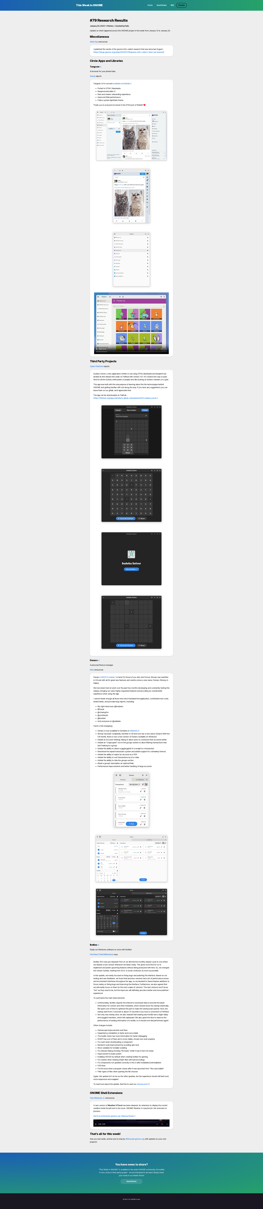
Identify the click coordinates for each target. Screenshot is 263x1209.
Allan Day (94, 42)
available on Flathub (121, 83)
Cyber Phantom (96, 366)
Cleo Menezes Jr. (97, 1098)
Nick (92, 670)
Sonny (92, 76)
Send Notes (162, 5)
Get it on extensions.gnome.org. (107, 1116)
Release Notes (127, 1116)
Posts (150, 5)
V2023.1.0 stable (107, 677)
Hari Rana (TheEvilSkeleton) (102, 954)
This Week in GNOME (89, 5)
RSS (172, 5)
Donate (181, 5)
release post (142, 1084)
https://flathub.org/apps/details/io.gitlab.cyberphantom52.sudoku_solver (125, 398)
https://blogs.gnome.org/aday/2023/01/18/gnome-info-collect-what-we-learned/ (128, 52)
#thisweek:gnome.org (135, 1139)
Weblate (133, 731)
